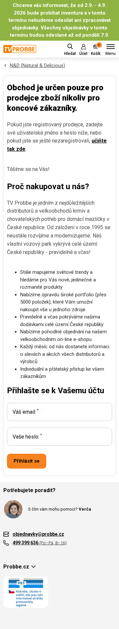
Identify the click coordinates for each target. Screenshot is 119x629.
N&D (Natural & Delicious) (37, 65)
